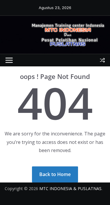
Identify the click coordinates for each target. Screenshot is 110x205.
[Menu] (9, 60)
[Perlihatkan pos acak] (102, 60)
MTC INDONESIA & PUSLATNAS (70, 188)
